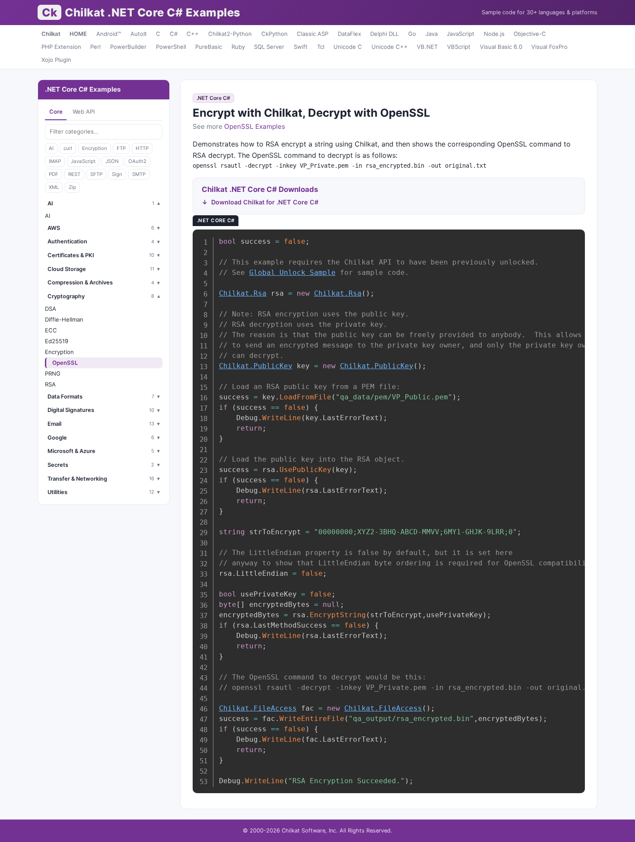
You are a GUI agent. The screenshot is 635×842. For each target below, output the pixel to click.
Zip (72, 187)
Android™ (108, 33)
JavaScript (460, 33)
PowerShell (171, 46)
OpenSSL (65, 362)
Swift (301, 46)
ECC (51, 330)
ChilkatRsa (243, 293)
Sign (117, 174)
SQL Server (269, 46)
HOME (78, 33)
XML (54, 187)
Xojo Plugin (56, 59)
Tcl (320, 46)
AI (51, 148)
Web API (84, 111)
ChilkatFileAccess (258, 708)
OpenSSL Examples (254, 126)
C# (174, 33)
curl (68, 148)
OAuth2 (137, 161)
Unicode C (347, 46)
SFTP (96, 174)
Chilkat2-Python (230, 33)
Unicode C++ (389, 46)
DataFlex (349, 33)
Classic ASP (312, 33)
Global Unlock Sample (292, 272)
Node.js (494, 33)
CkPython (274, 33)
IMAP (55, 161)
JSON (112, 161)
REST (74, 174)
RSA (50, 384)
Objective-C (530, 33)
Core (56, 111)
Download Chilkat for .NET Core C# (264, 202)
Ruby (238, 46)
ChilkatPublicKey (255, 366)
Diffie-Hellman (64, 319)
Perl (95, 46)
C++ (193, 33)
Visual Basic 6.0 (501, 46)
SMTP (139, 174)
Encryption (94, 148)
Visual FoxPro (549, 46)
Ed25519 (56, 341)
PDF (53, 174)
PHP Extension (61, 46)
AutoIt (138, 33)
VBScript (458, 46)
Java (431, 33)
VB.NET (427, 46)
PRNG (52, 373)
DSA (50, 308)
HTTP (142, 148)
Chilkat (50, 33)
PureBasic (208, 46)
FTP (121, 148)
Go (412, 33)
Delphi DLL (384, 33)
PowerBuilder (128, 46)
